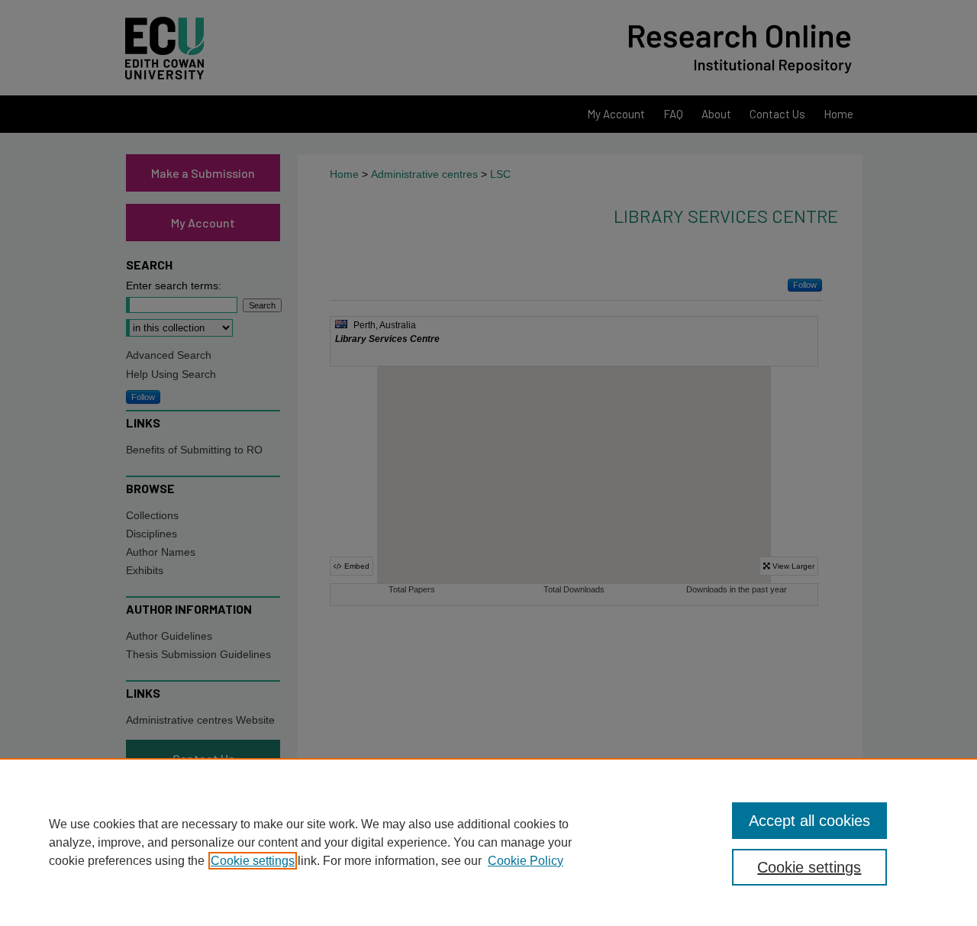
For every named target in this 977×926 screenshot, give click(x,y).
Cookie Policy (525, 860)
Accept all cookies (809, 820)
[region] (488, 842)
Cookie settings (253, 860)
